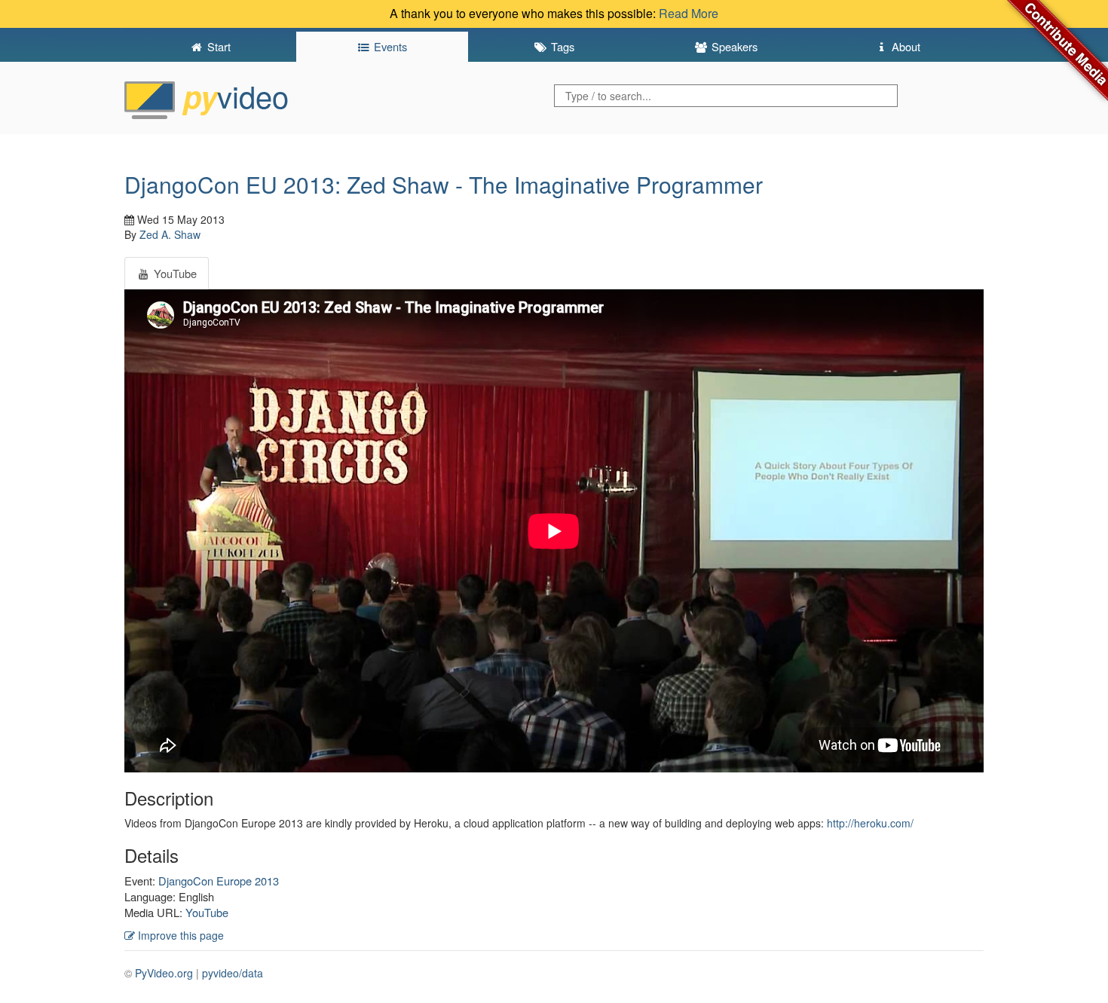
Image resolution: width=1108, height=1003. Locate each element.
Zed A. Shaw (169, 234)
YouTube (206, 912)
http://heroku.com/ (870, 822)
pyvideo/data (232, 972)
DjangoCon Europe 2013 (218, 880)
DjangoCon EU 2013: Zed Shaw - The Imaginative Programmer (443, 184)
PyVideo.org (164, 972)
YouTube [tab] (174, 273)
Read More (688, 13)
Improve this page (179, 935)
